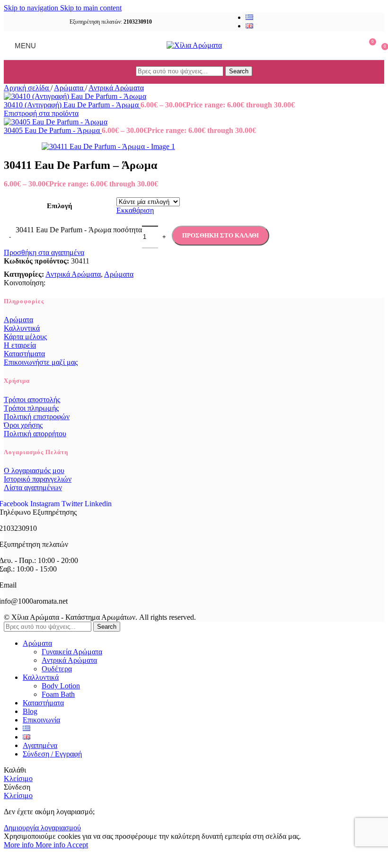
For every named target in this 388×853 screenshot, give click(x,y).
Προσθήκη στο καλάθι (220, 235)
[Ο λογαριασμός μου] (351, 45)
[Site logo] (194, 45)
